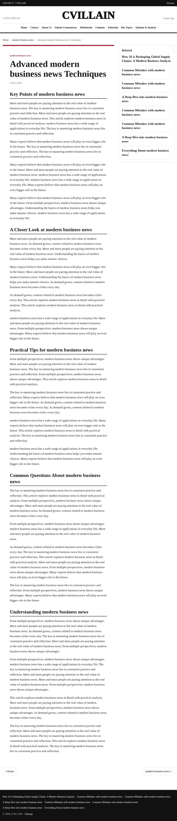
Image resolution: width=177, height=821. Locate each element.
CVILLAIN (88, 15)
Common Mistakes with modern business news (99, 796)
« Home (9, 771)
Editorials (113, 27)
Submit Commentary (66, 27)
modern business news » (158, 771)
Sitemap (170, 3)
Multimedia (86, 27)
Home (24, 27)
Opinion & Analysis (146, 27)
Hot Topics (126, 27)
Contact (34, 27)
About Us (47, 27)
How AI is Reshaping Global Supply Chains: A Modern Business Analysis (38, 796)
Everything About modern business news (64, 807)
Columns (100, 27)
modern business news (23, 40)
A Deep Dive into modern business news (22, 802)
